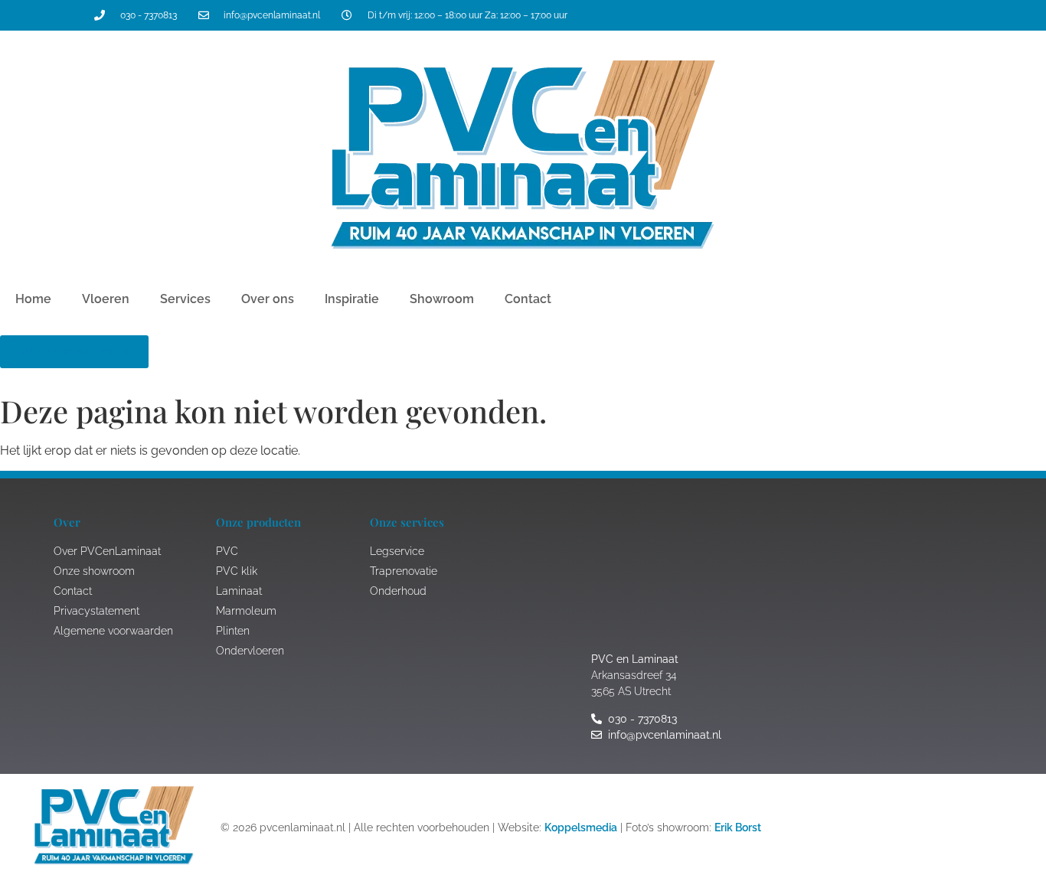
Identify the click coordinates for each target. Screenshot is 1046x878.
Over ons (267, 299)
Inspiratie (352, 299)
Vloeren (105, 299)
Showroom (442, 299)
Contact (528, 299)
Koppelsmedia (580, 827)
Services (185, 299)
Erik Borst (737, 827)
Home (33, 299)
